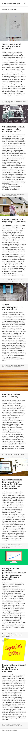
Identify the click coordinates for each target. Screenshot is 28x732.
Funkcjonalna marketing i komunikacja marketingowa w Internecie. (14, 668)
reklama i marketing (16, 544)
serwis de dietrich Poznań (16, 93)
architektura (14, 279)
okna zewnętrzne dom (9, 366)
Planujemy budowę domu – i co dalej (11, 395)
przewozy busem (21, 194)
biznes (13, 101)
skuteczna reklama (6, 547)
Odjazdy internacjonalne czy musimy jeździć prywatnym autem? (14, 128)
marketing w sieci (5, 546)
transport (14, 194)
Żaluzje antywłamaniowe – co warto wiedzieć (12, 306)
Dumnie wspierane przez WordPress (9, 730)
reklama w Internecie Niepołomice (11, 678)
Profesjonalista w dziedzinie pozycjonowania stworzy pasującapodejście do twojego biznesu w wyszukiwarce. (14, 573)
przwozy (3, 195)
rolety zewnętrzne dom (6, 281)
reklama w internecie (17, 546)
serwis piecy (9, 102)
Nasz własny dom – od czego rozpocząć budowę (14, 220)
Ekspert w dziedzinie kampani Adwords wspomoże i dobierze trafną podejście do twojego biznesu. (12, 484)
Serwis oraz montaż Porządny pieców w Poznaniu (11, 46)
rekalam (11, 546)
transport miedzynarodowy (11, 195)
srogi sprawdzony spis (11, 3)
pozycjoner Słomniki (7, 610)
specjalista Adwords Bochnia (13, 540)
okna (3, 366)
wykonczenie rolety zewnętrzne (18, 281)
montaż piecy (19, 101)
